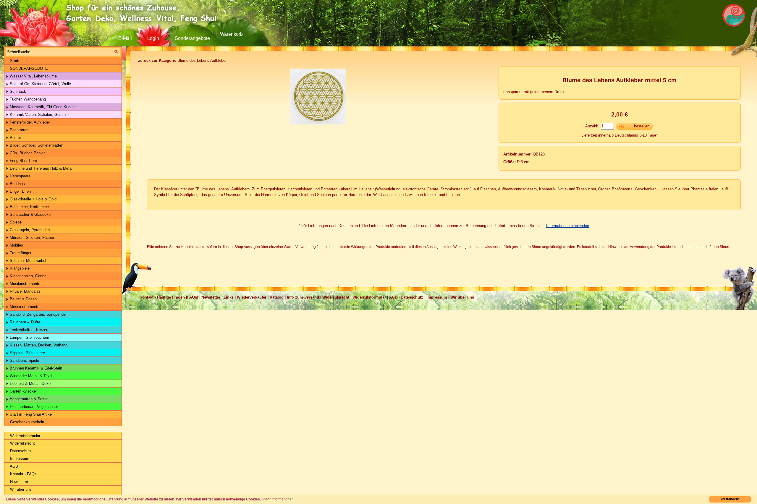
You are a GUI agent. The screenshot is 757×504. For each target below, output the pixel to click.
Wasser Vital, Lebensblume (33, 76)
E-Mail (125, 38)
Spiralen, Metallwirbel (27, 260)
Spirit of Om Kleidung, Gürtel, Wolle (40, 84)
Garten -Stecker (23, 391)
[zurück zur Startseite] (143, 13)
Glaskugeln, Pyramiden (29, 230)
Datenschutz (20, 451)
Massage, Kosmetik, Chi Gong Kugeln (42, 107)
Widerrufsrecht (22, 443)
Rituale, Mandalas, (25, 291)
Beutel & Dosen (23, 299)
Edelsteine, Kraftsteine (29, 207)
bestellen (641, 126)
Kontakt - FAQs (23, 474)
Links (229, 297)
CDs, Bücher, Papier (27, 153)
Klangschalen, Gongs (27, 276)
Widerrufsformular (24, 436)
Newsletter (18, 481)
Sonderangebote (192, 38)
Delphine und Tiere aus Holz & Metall (41, 168)
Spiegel (15, 222)
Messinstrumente (24, 306)
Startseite (18, 61)
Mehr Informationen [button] (278, 499)
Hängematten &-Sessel (29, 399)
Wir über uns (20, 489)
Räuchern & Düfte (24, 322)
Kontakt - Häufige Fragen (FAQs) (169, 297)
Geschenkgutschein (26, 422)
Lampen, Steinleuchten (29, 337)
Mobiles (16, 245)
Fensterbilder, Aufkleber (29, 122)
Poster (15, 137)
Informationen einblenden (567, 225)
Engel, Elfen (20, 191)
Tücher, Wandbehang (27, 99)
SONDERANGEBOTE (28, 68)
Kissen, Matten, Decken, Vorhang (38, 345)
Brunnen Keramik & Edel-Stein (35, 368)
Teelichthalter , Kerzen (28, 330)
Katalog (277, 297)
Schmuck (17, 91)
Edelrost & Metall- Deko (30, 383)
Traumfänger (20, 253)
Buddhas (17, 183)
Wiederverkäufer (251, 297)
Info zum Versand (303, 297)
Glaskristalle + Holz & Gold (32, 199)
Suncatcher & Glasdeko (30, 214)
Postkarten (18, 130)
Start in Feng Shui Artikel (31, 414)
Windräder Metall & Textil (31, 376)
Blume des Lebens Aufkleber (182, 60)
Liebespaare (19, 176)
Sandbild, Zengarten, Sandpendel (38, 314)
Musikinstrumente (24, 283)
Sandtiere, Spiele (24, 360)
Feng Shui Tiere (23, 160)
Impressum (19, 458)
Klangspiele (19, 268)
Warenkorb (231, 34)
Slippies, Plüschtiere (27, 353)
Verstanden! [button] (730, 499)
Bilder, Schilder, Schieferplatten (36, 145)
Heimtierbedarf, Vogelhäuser (33, 406)
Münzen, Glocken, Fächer (31, 237)
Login (153, 38)
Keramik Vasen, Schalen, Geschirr (39, 114)
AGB (13, 466)
